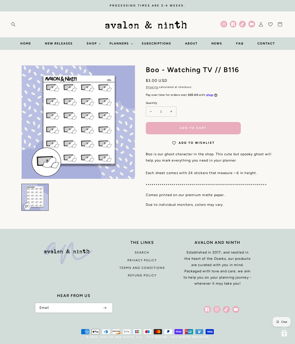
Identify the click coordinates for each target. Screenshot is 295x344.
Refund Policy (142, 275)
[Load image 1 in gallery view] (35, 197)
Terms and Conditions (142, 268)
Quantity (151, 103)
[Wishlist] (270, 24)
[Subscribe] (105, 308)
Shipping (152, 87)
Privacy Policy (142, 260)
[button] (13, 24)
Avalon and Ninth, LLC (121, 337)
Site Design (157, 337)
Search (142, 252)
